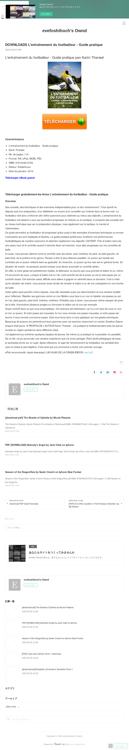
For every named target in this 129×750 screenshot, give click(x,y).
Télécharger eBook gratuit (20, 177)
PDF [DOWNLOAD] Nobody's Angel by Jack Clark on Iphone (39, 445)
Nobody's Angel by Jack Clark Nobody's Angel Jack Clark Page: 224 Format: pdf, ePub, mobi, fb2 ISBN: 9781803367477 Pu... (62, 451)
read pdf (88, 352)
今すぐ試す (46, 14)
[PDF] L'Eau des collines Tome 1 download (41, 653)
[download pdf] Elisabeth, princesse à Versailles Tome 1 (47, 669)
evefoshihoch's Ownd (64, 30)
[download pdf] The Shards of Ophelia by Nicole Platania (38, 417)
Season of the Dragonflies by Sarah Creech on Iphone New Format (43, 472)
